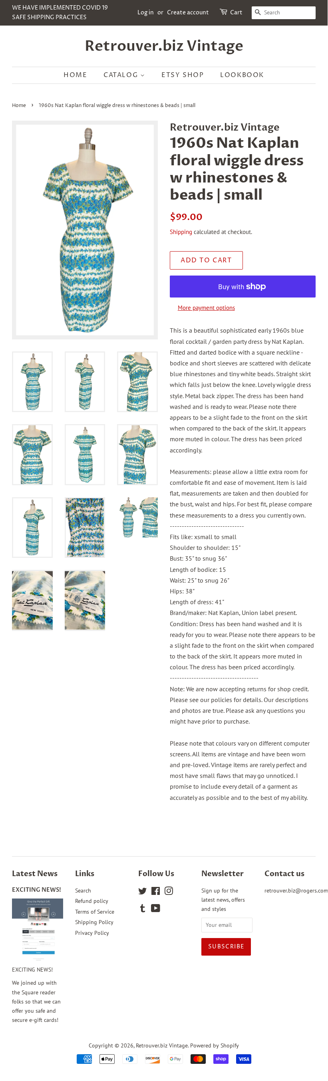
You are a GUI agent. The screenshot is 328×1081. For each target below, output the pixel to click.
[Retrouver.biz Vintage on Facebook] (155, 892)
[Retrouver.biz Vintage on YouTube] (155, 909)
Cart (236, 12)
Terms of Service (94, 911)
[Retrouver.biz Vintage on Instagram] (168, 892)
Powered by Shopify (214, 1045)
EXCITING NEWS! (36, 890)
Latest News (35, 874)
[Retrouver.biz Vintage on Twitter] (142, 892)
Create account (188, 12)
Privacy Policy (92, 932)
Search (83, 890)
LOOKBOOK (242, 75)
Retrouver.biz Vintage (164, 46)
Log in (145, 12)
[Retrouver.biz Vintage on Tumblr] (142, 909)
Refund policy (91, 900)
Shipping (181, 232)
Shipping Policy (94, 922)
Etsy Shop (182, 75)
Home (75, 75)
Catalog (121, 75)
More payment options (206, 307)
